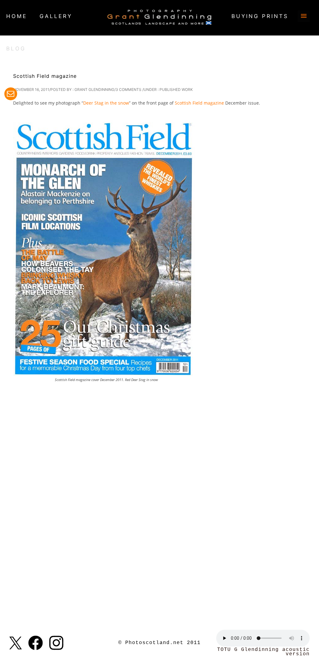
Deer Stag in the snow (106, 103)
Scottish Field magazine (45, 76)
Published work (176, 89)
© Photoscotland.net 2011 (159, 643)
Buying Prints (259, 16)
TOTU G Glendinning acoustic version (263, 652)
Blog (16, 48)
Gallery (56, 16)
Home (16, 16)
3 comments (128, 89)
